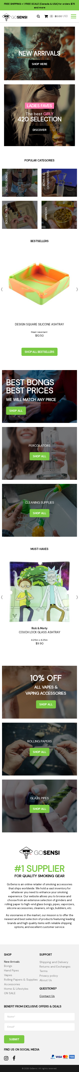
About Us (46, 980)
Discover (39, 129)
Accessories (12, 984)
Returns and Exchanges (55, 966)
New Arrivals (12, 961)
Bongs (8, 966)
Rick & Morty (39, 628)
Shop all (16, 410)
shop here (39, 64)
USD (59, 16)
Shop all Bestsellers (39, 352)
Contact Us (47, 996)
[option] (39, 295)
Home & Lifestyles (16, 989)
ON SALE (10, 993)
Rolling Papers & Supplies (21, 979)
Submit (14, 1039)
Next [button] (76, 289)
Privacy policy (49, 976)
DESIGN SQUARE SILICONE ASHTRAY (39, 324)
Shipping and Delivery (54, 962)
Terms (44, 971)
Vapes (8, 975)
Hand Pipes (11, 970)
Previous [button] (3, 289)
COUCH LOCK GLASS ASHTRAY (39, 632)
